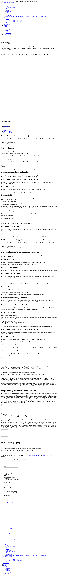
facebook (11, 528)
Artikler (8, 570)
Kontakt (9, 498)
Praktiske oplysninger (12, 500)
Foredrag (8, 561)
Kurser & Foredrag (7, 556)
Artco (23, 541)
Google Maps (12, 533)
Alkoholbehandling (10, 551)
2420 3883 (11, 512)
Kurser (7, 558)
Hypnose (8, 552)
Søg (35, 1)
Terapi (4, 544)
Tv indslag (8, 572)
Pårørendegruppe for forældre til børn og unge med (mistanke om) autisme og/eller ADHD (26, 555)
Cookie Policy (10, 507)
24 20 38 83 (45, 455)
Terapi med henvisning (12, 502)
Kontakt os (3, 57)
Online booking (6, 573)
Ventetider (8, 550)
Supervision (6, 563)
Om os (4, 565)
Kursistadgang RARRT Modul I (16, 559)
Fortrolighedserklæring (12, 504)
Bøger (4, 564)
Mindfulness (9, 554)
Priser (7, 549)
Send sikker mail (13, 518)
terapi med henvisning (11, 546)
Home (2, 39)
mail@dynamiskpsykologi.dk (32, 455)
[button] (6, 126)
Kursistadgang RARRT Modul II (16, 560)
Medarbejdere (9, 568)
